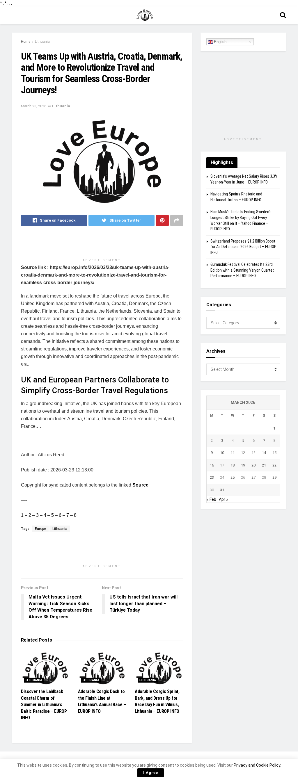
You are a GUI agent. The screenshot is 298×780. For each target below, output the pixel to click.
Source (140, 484)
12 (243, 452)
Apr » (223, 499)
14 (264, 452)
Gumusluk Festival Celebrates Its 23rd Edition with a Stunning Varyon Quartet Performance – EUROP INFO (242, 270)
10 (222, 452)
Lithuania (42, 42)
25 (232, 477)
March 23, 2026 (33, 106)
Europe (40, 529)
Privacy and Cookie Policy (257, 765)
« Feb (211, 499)
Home (25, 42)
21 (264, 465)
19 (243, 465)
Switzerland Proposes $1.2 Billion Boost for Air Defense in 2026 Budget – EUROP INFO (243, 247)
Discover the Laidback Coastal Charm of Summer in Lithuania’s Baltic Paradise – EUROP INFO (44, 704)
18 (232, 465)
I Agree (150, 772)
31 (222, 490)
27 (253, 477)
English (219, 42)
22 (274, 465)
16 (212, 465)
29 (274, 477)
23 (212, 477)
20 (253, 465)
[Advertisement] (102, 245)
